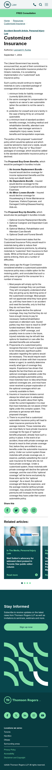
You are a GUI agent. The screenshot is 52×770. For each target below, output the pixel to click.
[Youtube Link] (42, 715)
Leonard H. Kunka (22, 49)
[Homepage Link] (26, 700)
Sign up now (26, 627)
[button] (22, 583)
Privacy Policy (10, 749)
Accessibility (9, 753)
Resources (18, 20)
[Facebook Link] (7, 715)
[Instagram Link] (34, 715)
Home (7, 20)
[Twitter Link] (16, 715)
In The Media (13, 550)
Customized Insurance (14, 23)
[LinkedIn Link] (25, 715)
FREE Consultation (26, 13)
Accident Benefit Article (16, 30)
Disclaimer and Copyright (14, 757)
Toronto (7, 732)
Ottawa (7, 739)
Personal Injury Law (21, 552)
